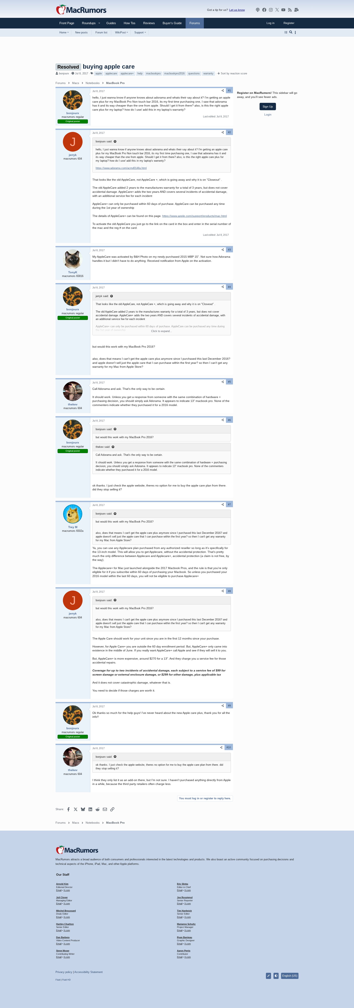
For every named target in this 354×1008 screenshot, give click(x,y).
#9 (229, 705)
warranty (208, 73)
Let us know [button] (237, 9)
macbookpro (153, 73)
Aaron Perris (183, 950)
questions (194, 73)
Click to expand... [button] (161, 331)
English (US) (289, 975)
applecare (111, 73)
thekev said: (103, 446)
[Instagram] (271, 10)
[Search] (291, 32)
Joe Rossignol (185, 897)
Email (58, 890)
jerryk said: (102, 296)
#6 (229, 420)
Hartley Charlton (65, 924)
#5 (229, 381)
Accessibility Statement (88, 972)
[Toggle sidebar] (296, 32)
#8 (229, 591)
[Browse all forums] (286, 32)
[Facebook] (264, 10)
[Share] (222, 90)
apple (98, 73)
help (139, 73)
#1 (229, 90)
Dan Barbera (62, 937)
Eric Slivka (182, 884)
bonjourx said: (104, 141)
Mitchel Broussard (66, 910)
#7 (229, 504)
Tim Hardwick (184, 910)
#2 (229, 132)
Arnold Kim (62, 884)
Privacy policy (64, 972)
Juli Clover (62, 897)
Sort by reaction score (234, 73)
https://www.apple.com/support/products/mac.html (194, 216)
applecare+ (127, 73)
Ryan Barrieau (184, 937)
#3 (229, 249)
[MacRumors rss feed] (290, 10)
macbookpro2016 (174, 73)
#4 (229, 287)
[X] (277, 10)
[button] (87, 23)
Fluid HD (66, 980)
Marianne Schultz (186, 924)
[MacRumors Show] (258, 10)
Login (267, 114)
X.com (67, 890)
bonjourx (64, 73)
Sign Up (268, 106)
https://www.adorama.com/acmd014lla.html (121, 168)
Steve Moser (62, 950)
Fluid (58, 980)
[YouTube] (283, 10)
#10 (229, 747)
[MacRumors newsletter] (296, 10)
